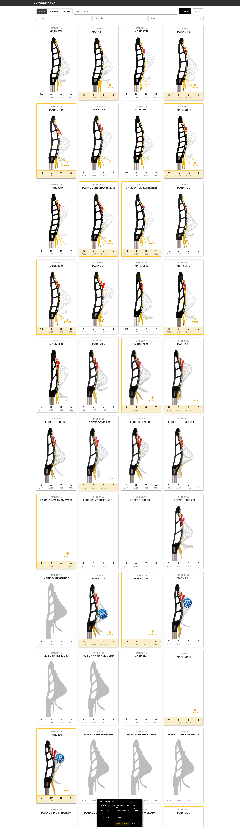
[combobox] (63, 18)
